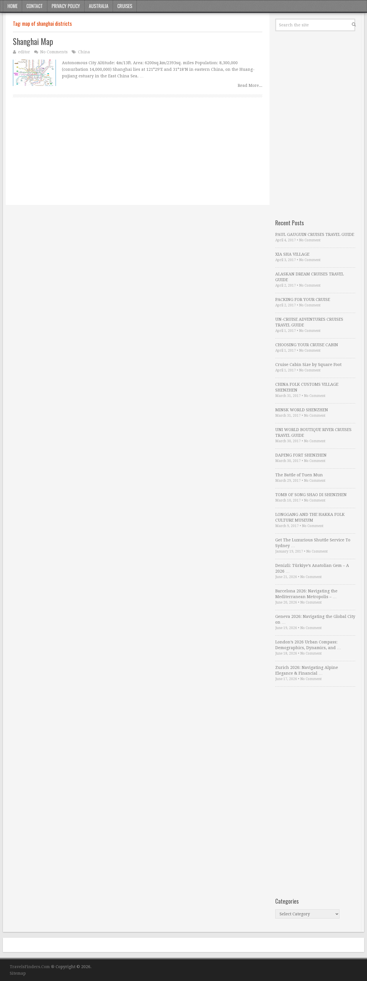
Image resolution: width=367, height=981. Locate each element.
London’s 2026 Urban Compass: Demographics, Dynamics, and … (308, 645)
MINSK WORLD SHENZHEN (301, 410)
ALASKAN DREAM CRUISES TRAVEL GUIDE (309, 277)
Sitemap (18, 973)
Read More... (250, 85)
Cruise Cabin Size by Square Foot (308, 364)
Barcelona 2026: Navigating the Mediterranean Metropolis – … (306, 594)
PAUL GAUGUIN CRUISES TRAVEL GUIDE (314, 234)
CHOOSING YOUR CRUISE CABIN (306, 344)
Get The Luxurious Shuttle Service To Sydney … (312, 543)
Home (12, 6)
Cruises (124, 6)
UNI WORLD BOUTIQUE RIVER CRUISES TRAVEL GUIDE (313, 432)
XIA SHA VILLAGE (292, 254)
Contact (34, 6)
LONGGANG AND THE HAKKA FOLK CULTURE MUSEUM (310, 517)
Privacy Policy (66, 6)
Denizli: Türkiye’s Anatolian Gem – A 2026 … (312, 568)
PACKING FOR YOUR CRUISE (302, 299)
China (84, 52)
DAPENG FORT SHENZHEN (301, 455)
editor (24, 52)
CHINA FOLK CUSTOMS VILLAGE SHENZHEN (306, 387)
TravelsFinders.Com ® (32, 966)
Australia (98, 6)
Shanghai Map (33, 41)
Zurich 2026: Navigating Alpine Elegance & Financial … (306, 670)
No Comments (54, 52)
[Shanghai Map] (34, 73)
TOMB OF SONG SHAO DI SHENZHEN (311, 494)
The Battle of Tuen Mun (299, 475)
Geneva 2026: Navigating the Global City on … (315, 619)
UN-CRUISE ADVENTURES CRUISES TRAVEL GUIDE (309, 322)
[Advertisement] (137, 158)
